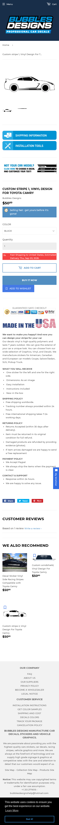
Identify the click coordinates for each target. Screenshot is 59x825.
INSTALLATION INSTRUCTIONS (29, 705)
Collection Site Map (27, 770)
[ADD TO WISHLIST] (5, 555)
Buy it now (29, 280)
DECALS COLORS (29, 717)
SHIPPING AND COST (29, 713)
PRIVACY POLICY (29, 685)
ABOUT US (29, 678)
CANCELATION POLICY (29, 725)
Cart (54, 4)
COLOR (6, 224)
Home (5, 45)
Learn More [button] (12, 810)
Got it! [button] (29, 819)
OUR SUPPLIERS (29, 682)
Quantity (7, 239)
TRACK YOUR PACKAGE (29, 721)
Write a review (32, 528)
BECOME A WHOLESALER (29, 689)
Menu (10, 4)
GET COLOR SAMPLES (30, 709)
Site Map (9, 770)
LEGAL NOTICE (29, 693)
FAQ (29, 674)
